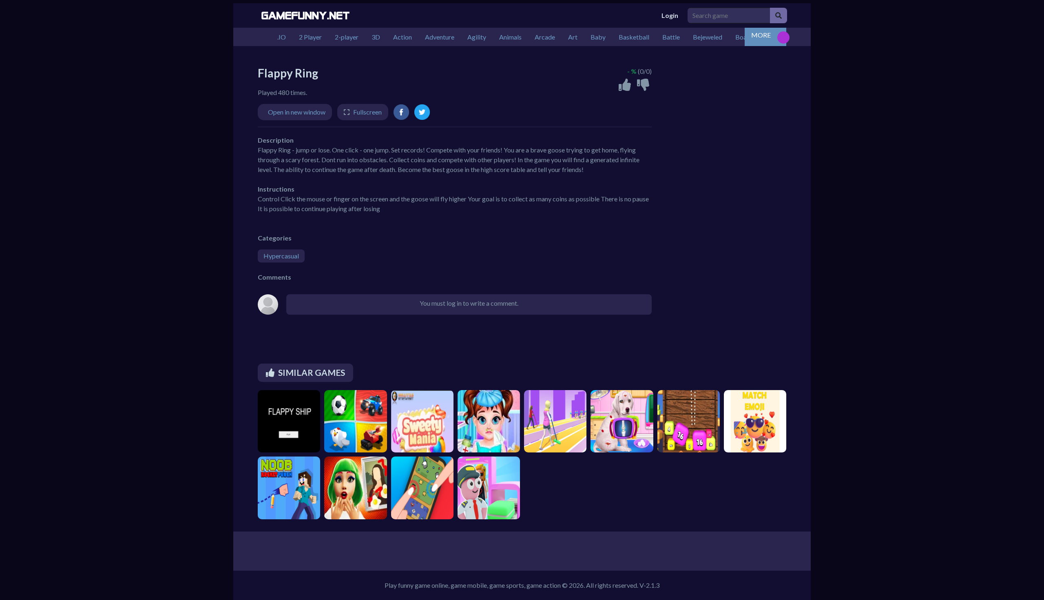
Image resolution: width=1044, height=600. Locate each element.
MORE (761, 35)
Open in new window (296, 112)
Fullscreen (367, 112)
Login (669, 15)
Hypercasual (281, 256)
